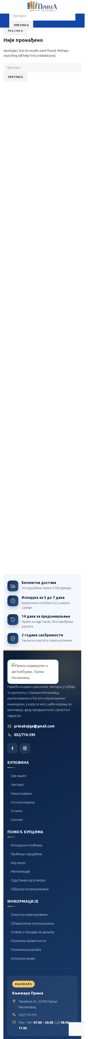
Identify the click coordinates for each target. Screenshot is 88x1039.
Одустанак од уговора (28, 880)
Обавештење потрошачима (32, 923)
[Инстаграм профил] (25, 748)
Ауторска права (23, 958)
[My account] (79, 20)
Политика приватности (28, 941)
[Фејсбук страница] (12, 748)
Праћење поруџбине (26, 854)
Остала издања (23, 802)
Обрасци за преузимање (30, 889)
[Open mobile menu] (5, 20)
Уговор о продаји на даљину (32, 932)
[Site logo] (42, 6)
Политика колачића (26, 950)
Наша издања (21, 793)
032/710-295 (24, 735)
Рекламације (20, 871)
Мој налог (18, 863)
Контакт (17, 820)
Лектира (17, 784)
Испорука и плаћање (26, 845)
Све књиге (18, 776)
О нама (16, 811)
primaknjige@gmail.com (34, 726)
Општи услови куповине (29, 914)
